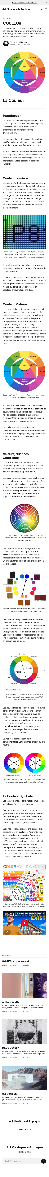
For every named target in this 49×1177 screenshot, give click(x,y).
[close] (46, 3)
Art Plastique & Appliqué (16, 9)
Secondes (7, 18)
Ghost (29, 1129)
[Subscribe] (43, 1161)
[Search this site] (42, 9)
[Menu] (46, 9)
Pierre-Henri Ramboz (19, 42)
